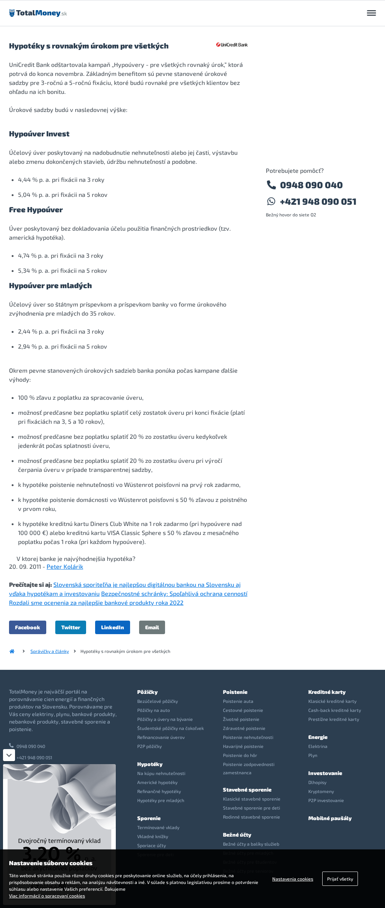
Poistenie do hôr (240, 755)
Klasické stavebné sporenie (251, 798)
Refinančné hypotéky (159, 791)
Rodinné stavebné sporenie (251, 816)
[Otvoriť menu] (371, 13)
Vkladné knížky (152, 836)
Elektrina (317, 746)
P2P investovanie (326, 800)
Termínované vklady (158, 827)
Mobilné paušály (330, 818)
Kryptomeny (321, 791)
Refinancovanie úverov (161, 737)
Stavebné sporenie (247, 789)
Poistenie (235, 692)
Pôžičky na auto (153, 710)
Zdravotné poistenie (244, 728)
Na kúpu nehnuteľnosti (161, 773)
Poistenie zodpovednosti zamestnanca (248, 768)
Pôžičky (147, 692)
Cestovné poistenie (243, 710)
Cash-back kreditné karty (334, 710)
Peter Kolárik (65, 566)
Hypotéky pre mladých (160, 800)
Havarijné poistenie (243, 746)
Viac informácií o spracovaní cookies (47, 895)
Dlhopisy (317, 782)
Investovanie (325, 773)
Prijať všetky (340, 878)
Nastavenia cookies (292, 878)
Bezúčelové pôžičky (157, 701)
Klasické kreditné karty (332, 701)
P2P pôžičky (149, 746)
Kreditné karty (327, 692)
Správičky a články (49, 651)
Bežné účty (237, 834)
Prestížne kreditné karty (333, 719)
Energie (317, 737)
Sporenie (149, 818)
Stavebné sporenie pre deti (251, 807)
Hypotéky (149, 764)
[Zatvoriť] (9, 755)
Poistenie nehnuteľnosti (248, 737)
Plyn (312, 755)
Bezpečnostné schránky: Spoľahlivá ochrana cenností (174, 593)
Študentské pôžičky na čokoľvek (170, 728)
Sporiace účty (151, 845)
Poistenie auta (238, 701)
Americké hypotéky (157, 782)
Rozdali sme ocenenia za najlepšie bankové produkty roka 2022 (96, 602)
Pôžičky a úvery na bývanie (165, 719)
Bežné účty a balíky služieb (251, 843)
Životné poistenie (241, 719)
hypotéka (119, 558)
